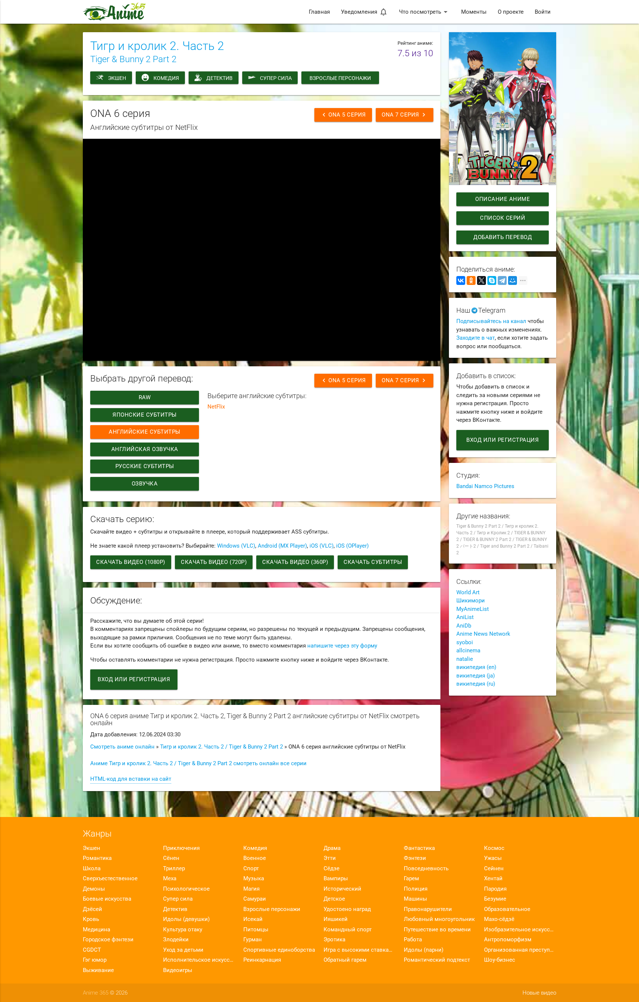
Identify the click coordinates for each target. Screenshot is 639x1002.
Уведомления (364, 11)
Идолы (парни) (423, 949)
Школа (92, 868)
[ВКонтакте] (460, 280)
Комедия (166, 78)
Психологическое (186, 888)
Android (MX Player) (282, 545)
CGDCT (92, 949)
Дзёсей (92, 909)
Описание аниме (502, 199)
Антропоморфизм (507, 939)
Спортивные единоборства (279, 949)
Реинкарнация (262, 959)
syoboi (464, 642)
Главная (319, 12)
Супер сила (276, 78)
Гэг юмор (94, 959)
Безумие (495, 898)
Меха (169, 878)
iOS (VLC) (322, 545)
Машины (415, 898)
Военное (254, 858)
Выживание (98, 970)
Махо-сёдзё (499, 919)
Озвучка (145, 483)
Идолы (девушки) (186, 919)
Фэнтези (415, 858)
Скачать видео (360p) (295, 562)
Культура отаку (182, 929)
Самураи (254, 898)
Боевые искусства (107, 898)
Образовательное (507, 909)
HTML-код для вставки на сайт (130, 779)
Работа (413, 939)
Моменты (474, 12)
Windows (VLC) (236, 545)
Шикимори (470, 600)
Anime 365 (95, 992)
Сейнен (494, 868)
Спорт (251, 868)
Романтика (97, 858)
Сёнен (171, 858)
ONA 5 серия (343, 114)
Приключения (181, 848)
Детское (334, 898)
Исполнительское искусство (199, 959)
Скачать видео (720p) (214, 562)
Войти (543, 12)
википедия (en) (476, 667)
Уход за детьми (183, 949)
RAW (145, 397)
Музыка (253, 878)
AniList (465, 617)
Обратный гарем (345, 959)
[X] (481, 280)
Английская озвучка (144, 449)
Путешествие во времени (437, 929)
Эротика (334, 939)
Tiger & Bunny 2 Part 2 (133, 59)
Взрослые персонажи (340, 78)
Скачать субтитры (373, 562)
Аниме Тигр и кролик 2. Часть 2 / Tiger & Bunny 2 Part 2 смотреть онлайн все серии (198, 763)
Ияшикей (336, 919)
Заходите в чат (475, 337)
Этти (330, 858)
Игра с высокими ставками (360, 949)
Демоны (94, 888)
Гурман (252, 939)
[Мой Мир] (512, 280)
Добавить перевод (502, 237)
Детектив (219, 78)
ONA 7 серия (404, 114)
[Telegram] (502, 280)
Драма (332, 848)
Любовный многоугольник (439, 919)
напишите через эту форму (342, 645)
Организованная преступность (520, 949)
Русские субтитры (144, 466)
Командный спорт (348, 929)
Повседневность (426, 868)
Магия (251, 888)
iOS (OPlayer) (352, 545)
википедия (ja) (475, 675)
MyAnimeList (472, 609)
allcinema (468, 650)
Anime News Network (483, 634)
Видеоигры (177, 970)
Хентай (493, 878)
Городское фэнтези (108, 939)
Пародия (495, 888)
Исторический (342, 888)
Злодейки (176, 939)
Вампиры (336, 878)
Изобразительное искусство (520, 929)
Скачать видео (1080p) (130, 562)
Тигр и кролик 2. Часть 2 (157, 46)
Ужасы (493, 858)
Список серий (502, 218)
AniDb (463, 625)
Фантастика (419, 848)
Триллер (174, 868)
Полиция (415, 888)
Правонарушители (428, 909)
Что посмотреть (424, 11)
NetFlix (216, 406)
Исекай (253, 919)
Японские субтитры (144, 414)
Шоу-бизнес (499, 959)
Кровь (91, 919)
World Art (468, 592)
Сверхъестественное (110, 878)
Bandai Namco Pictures (485, 486)
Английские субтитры (144, 431)
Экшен (117, 78)
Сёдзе (331, 868)
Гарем (411, 878)
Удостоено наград (347, 909)
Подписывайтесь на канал (491, 321)
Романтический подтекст (437, 959)
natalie (464, 659)
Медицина (96, 929)
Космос (494, 848)
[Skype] (491, 280)
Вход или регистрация (134, 679)
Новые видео (539, 992)
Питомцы (255, 929)
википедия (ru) (475, 683)
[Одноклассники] (471, 280)
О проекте (511, 12)
